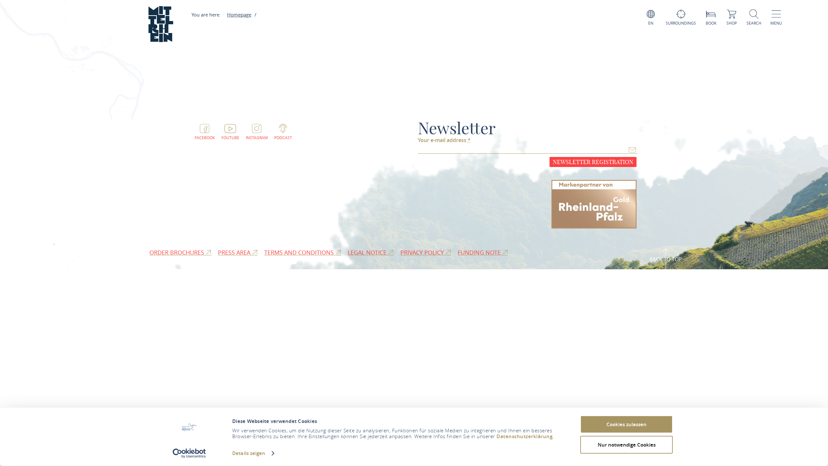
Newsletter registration (593, 162)
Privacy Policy (422, 252)
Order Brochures (177, 252)
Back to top (665, 259)
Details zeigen (248, 453)
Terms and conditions (299, 252)
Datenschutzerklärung (524, 436)
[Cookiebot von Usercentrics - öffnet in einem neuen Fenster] (189, 453)
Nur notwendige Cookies (627, 444)
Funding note (480, 252)
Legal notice (368, 252)
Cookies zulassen (626, 424)
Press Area (235, 252)
